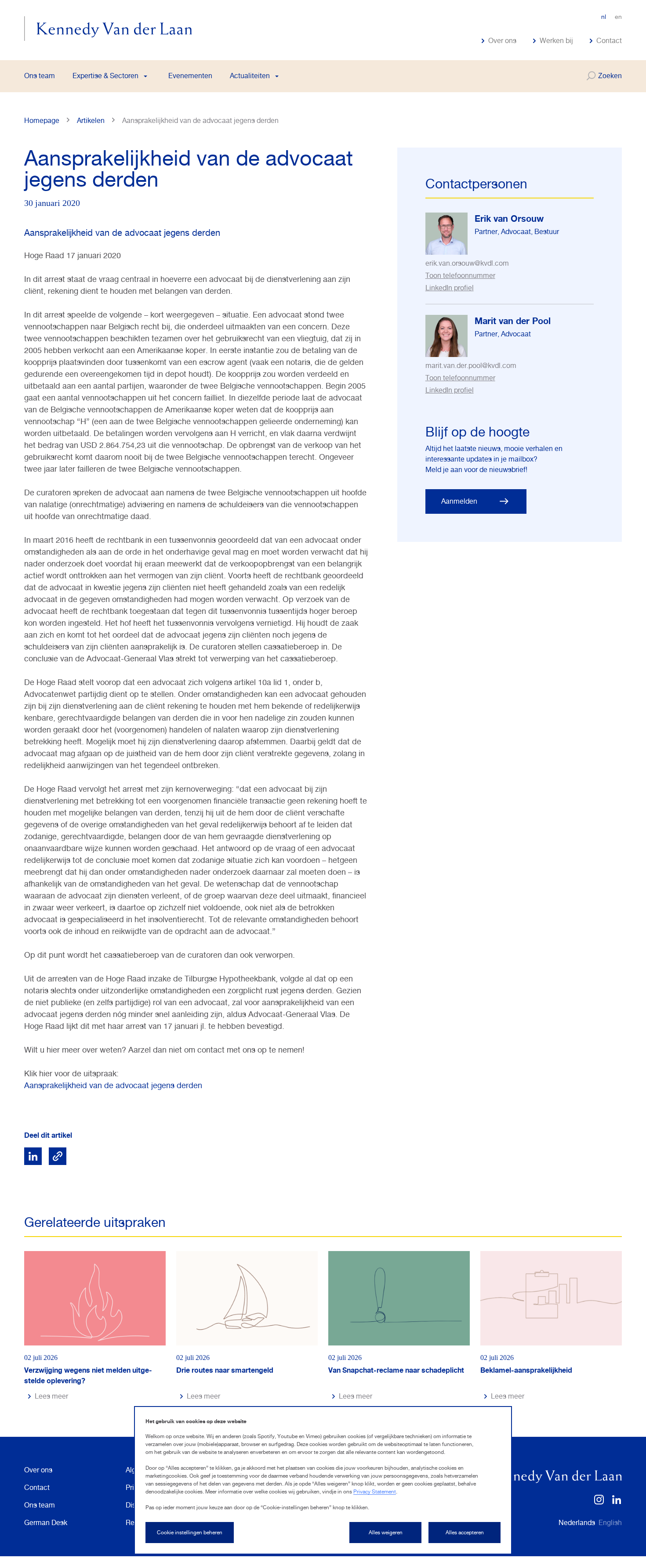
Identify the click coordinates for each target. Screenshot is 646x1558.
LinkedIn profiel (449, 288)
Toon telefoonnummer (460, 275)
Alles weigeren (386, 1532)
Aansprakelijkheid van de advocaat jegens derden (113, 1085)
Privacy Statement (374, 1492)
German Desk (45, 1522)
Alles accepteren (465, 1532)
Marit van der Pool (513, 320)
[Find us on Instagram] (599, 1502)
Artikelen (91, 120)
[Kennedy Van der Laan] (108, 28)
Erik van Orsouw (509, 218)
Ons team (39, 76)
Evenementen (190, 76)
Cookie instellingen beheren (189, 1532)
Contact (609, 40)
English (610, 1522)
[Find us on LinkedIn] (616, 1502)
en (618, 16)
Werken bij (556, 40)
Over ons (502, 40)
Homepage (41, 120)
